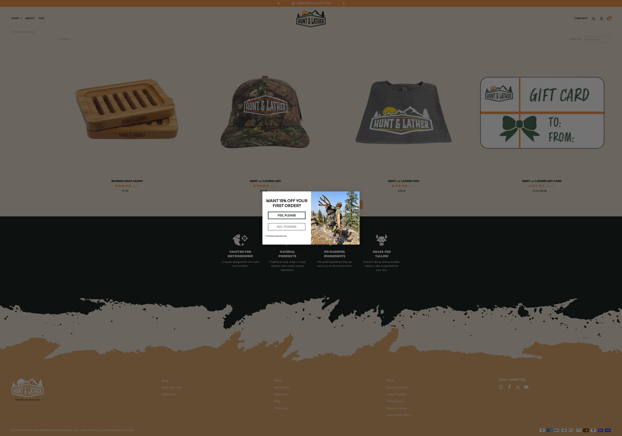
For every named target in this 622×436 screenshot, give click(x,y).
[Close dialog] (356, 195)
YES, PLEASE (286, 215)
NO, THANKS (286, 227)
